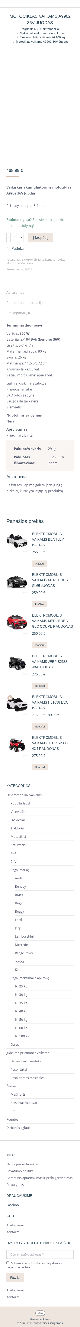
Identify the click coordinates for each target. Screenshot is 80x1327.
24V (13, 862)
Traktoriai (18, 828)
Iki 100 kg (22, 1036)
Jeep (18, 928)
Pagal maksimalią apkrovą (30, 978)
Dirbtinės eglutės (18, 1128)
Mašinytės (18, 1094)
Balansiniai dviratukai (26, 1061)
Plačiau (39, 563)
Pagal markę (20, 870)
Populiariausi (20, 803)
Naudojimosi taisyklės (22, 1164)
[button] (15, 248)
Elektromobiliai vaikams (24, 795)
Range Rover (24, 953)
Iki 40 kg (21, 1011)
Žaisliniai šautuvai (24, 1103)
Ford (18, 920)
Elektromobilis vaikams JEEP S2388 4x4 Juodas (50, 661)
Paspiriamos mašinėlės (27, 1078)
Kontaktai (13, 1232)
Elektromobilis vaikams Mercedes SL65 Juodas (50, 580)
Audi (18, 878)
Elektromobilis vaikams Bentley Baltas (48, 539)
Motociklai (13, 263)
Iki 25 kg (21, 986)
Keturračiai (18, 845)
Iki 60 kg (21, 1028)
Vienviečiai (27, 263)
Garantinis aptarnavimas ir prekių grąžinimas (39, 1178)
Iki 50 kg (21, 1020)
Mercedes (22, 945)
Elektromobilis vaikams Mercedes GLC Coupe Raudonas (52, 621)
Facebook (13, 1205)
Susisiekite (41, 219)
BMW (19, 895)
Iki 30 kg (21, 995)
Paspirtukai (19, 1069)
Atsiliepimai (15, 1225)
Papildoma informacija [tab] (24, 302)
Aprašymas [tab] (15, 292)
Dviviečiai (18, 820)
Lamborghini (24, 936)
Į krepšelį (40, 237)
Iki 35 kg (21, 1003)
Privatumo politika (19, 1171)
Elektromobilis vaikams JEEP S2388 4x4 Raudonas (50, 743)
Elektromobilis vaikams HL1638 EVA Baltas (50, 702)
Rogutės (12, 1119)
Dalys (15, 1044)
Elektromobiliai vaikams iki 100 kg (43, 259)
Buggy (19, 911)
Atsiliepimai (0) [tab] (18, 313)
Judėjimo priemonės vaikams (27, 1053)
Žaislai (11, 1086)
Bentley (20, 886)
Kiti (17, 970)
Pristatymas (15, 1185)
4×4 (13, 853)
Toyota (20, 961)
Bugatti (20, 903)
